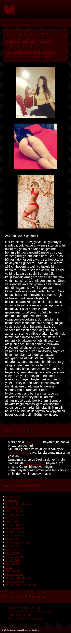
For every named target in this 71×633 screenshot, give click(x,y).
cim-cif (8, 567)
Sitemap (27, 23)
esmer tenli (12, 496)
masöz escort (13, 574)
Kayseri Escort (12, 23)
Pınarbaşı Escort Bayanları (26, 618)
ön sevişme (12, 546)
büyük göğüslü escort (19, 577)
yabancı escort (14, 514)
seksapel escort (15, 510)
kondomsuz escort (17, 542)
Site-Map (27, 629)
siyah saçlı (11, 500)
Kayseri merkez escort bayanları (30, 611)
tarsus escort (33, 442)
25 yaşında (12, 560)
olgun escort (12, 507)
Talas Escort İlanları (21, 615)
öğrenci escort (14, 581)
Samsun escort (34, 463)
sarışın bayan (13, 524)
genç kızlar (12, 517)
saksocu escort (14, 549)
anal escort (12, 563)
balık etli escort (14, 535)
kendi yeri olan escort (19, 503)
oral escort (11, 553)
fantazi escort (13, 556)
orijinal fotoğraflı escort (20, 584)
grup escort (12, 570)
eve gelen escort (15, 532)
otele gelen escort (16, 528)
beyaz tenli (12, 521)
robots (36, 629)
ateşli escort (12, 539)
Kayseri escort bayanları (25, 608)
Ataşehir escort (18, 452)
